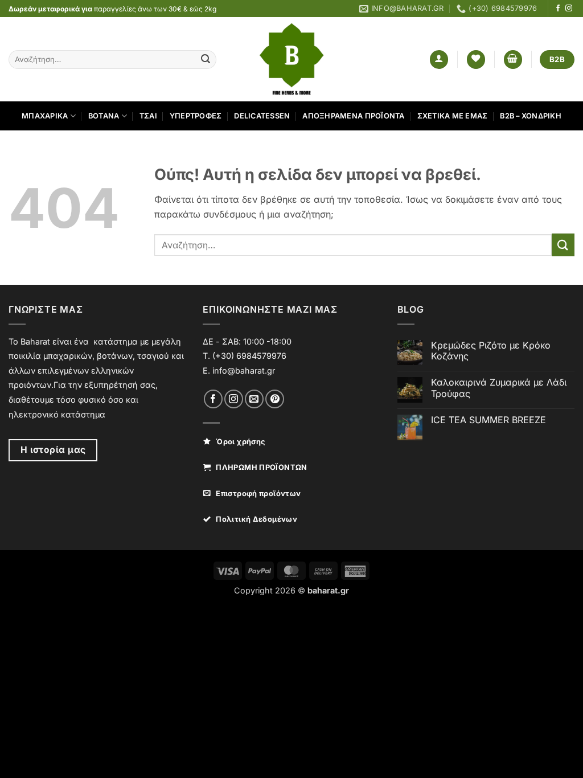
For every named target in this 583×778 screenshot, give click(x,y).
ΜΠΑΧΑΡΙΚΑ (45, 116)
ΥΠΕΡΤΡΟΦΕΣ (196, 116)
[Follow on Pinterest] (274, 399)
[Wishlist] (476, 59)
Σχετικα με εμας (452, 116)
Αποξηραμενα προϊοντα (353, 116)
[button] (439, 59)
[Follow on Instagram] (568, 9)
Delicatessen (262, 116)
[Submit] (205, 59)
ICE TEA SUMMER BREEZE (488, 420)
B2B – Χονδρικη (530, 116)
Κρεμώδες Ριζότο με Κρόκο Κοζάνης (491, 351)
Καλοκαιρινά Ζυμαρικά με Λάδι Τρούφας (498, 388)
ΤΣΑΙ (148, 116)
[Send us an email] (254, 399)
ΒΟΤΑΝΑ (104, 116)
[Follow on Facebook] (558, 9)
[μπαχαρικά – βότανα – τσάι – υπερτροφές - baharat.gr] (291, 59)
